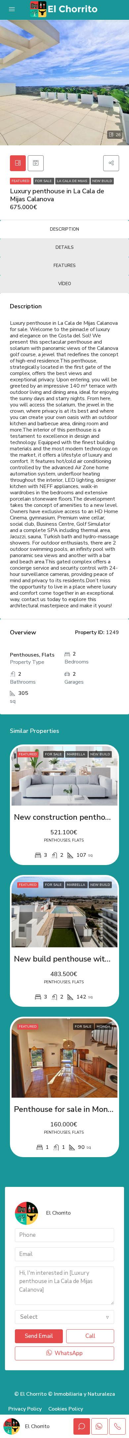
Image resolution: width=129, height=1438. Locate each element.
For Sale (44, 181)
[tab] (18, 163)
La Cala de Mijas (72, 181)
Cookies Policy (65, 1409)
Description (64, 229)
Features (65, 266)
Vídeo (64, 284)
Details (65, 247)
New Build (102, 181)
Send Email (39, 1336)
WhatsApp (68, 1353)
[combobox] (64, 1317)
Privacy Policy (25, 1409)
